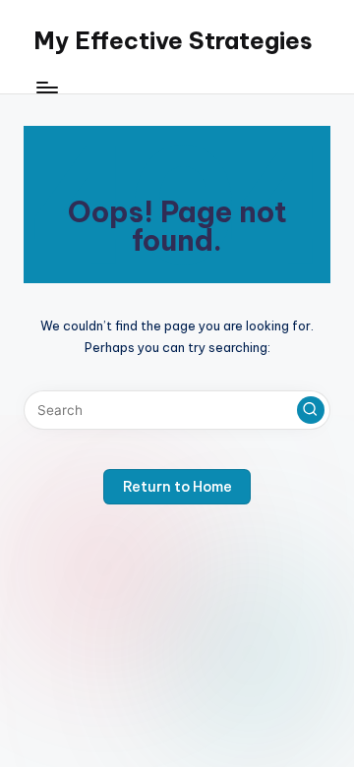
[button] (310, 410)
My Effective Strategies (173, 40)
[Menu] (46, 88)
